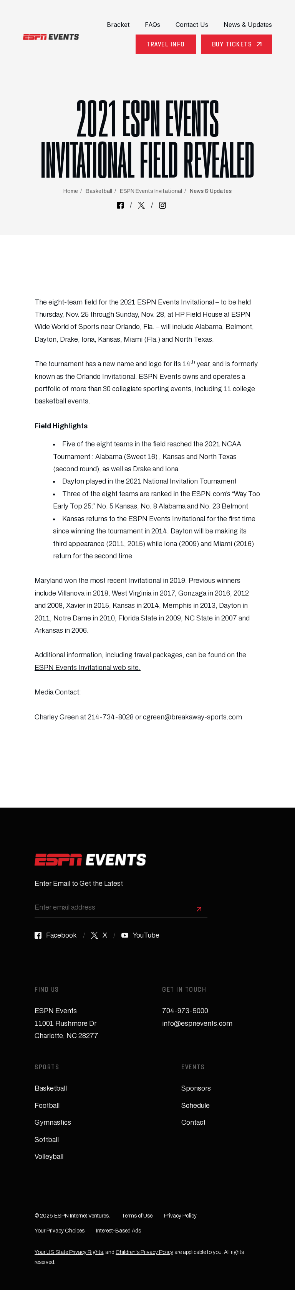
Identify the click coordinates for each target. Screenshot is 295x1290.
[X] (141, 205)
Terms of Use (136, 1216)
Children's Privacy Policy (144, 1252)
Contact (193, 1122)
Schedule (195, 1105)
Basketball (99, 191)
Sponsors (196, 1088)
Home (70, 191)
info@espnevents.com (197, 1023)
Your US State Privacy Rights (69, 1252)
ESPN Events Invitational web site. (88, 667)
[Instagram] (162, 205)
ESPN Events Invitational (151, 191)
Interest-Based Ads (118, 1231)
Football (47, 1105)
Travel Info (165, 45)
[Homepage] (51, 37)
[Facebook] (120, 205)
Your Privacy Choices (60, 1231)
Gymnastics (53, 1122)
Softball (47, 1140)
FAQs (152, 24)
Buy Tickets (232, 45)
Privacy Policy (180, 1216)
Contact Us (192, 24)
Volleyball (49, 1156)
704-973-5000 (185, 1011)
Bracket (118, 24)
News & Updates (248, 24)
